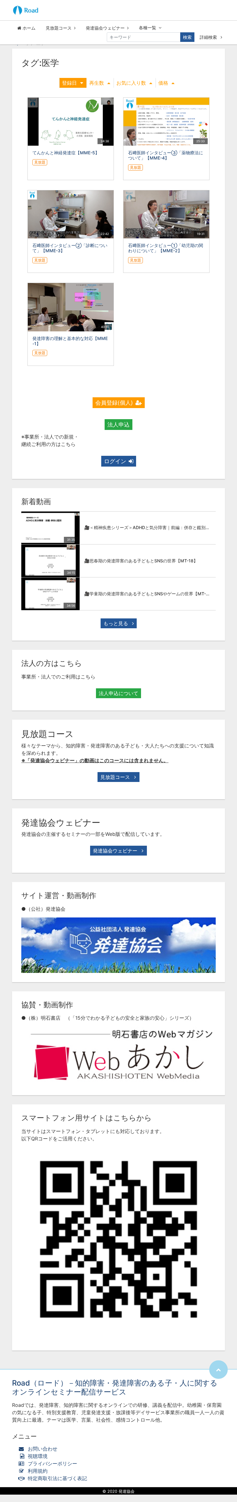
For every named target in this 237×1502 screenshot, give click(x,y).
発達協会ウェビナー (105, 27)
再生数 (96, 83)
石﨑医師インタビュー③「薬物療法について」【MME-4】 (165, 155)
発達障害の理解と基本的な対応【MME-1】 (70, 341)
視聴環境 (37, 1456)
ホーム (28, 27)
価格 (163, 83)
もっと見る (116, 623)
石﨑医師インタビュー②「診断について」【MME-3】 (69, 248)
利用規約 (38, 1471)
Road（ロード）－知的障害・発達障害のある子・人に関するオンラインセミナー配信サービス (115, 1387)
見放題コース (59, 27)
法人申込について (118, 693)
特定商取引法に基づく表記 (57, 1478)
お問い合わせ (42, 1449)
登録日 (69, 83)
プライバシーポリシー (52, 1463)
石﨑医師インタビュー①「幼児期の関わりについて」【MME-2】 (165, 248)
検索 (187, 37)
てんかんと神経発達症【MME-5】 (65, 152)
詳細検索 (209, 37)
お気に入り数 (131, 83)
